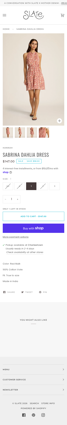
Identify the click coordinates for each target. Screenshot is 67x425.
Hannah (8, 148)
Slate (18, 403)
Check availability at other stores (24, 252)
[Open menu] (8, 15)
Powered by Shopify (33, 408)
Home (6, 29)
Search (34, 403)
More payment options (16, 237)
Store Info (48, 403)
